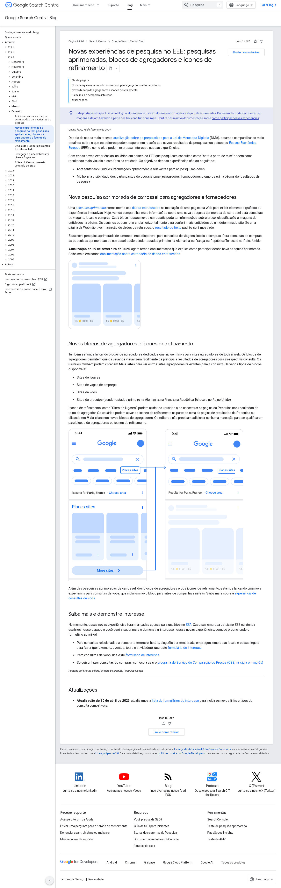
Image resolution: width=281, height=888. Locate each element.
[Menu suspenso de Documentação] (99, 5)
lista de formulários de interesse (175, 701)
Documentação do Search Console (156, 839)
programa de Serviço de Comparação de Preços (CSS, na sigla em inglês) (210, 662)
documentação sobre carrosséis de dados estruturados (140, 254)
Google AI (207, 862)
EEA (189, 625)
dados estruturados (146, 208)
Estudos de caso (144, 845)
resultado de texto (168, 228)
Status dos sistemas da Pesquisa (155, 832)
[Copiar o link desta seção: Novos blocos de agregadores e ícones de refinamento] (198, 344)
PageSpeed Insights (220, 832)
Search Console (217, 819)
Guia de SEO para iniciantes (151, 826)
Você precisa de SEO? (148, 819)
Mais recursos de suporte (76, 839)
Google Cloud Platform (178, 862)
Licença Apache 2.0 (107, 753)
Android (112, 862)
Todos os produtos (233, 862)
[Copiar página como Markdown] (110, 68)
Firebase (149, 862)
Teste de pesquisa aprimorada (227, 826)
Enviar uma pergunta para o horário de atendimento (94, 826)
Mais (143, 5)
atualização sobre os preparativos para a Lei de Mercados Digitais (161, 138)
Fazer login (268, 5)
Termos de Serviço (72, 879)
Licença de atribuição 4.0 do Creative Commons (202, 749)
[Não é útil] (261, 41)
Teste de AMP (216, 839)
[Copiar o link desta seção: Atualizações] (103, 690)
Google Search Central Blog (31, 17)
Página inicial (76, 41)
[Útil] (255, 41)
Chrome (130, 862)
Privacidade (96, 879)
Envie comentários (246, 52)
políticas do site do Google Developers (181, 753)
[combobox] (202, 5)
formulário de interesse (185, 648)
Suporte (113, 5)
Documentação (83, 5)
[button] (27, 42)
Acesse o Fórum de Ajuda (76, 819)
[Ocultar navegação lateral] (49, 880)
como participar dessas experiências (235, 118)
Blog (130, 5)
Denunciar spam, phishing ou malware (85, 832)
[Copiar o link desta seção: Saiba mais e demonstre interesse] (148, 614)
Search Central (44, 5)
